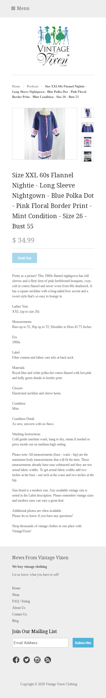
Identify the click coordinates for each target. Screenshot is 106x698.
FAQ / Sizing (21, 601)
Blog (15, 621)
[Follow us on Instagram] (38, 662)
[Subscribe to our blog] (48, 662)
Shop (15, 595)
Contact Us (19, 614)
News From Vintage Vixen (40, 557)
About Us (18, 608)
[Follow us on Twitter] (27, 662)
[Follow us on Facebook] (17, 662)
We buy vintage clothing (29, 567)
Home (16, 588)
